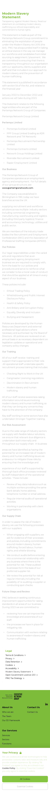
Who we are (7, 712)
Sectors (5, 739)
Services (6, 735)
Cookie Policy (8, 768)
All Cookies (25, 779)
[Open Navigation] (44, 4)
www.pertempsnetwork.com (17, 188)
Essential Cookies (25, 786)
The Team (6, 716)
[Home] (8, 3)
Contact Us (32, 712)
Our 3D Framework (11, 720)
